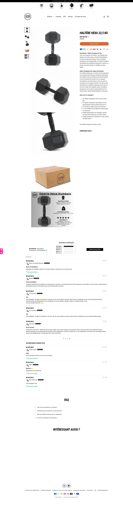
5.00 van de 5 (40, 248)
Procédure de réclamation (79, 490)
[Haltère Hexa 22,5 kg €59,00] (83, 139)
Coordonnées (90, 490)
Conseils (58, 16)
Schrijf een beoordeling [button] (94, 249)
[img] (30, 261)
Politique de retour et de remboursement (62, 490)
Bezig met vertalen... (33, 272)
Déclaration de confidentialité (32, 490)
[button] (84, 36)
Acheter (49, 16)
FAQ (64, 16)
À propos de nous (80, 16)
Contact (70, 16)
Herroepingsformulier (103, 490)
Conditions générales (46, 490)
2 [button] (65, 338)
